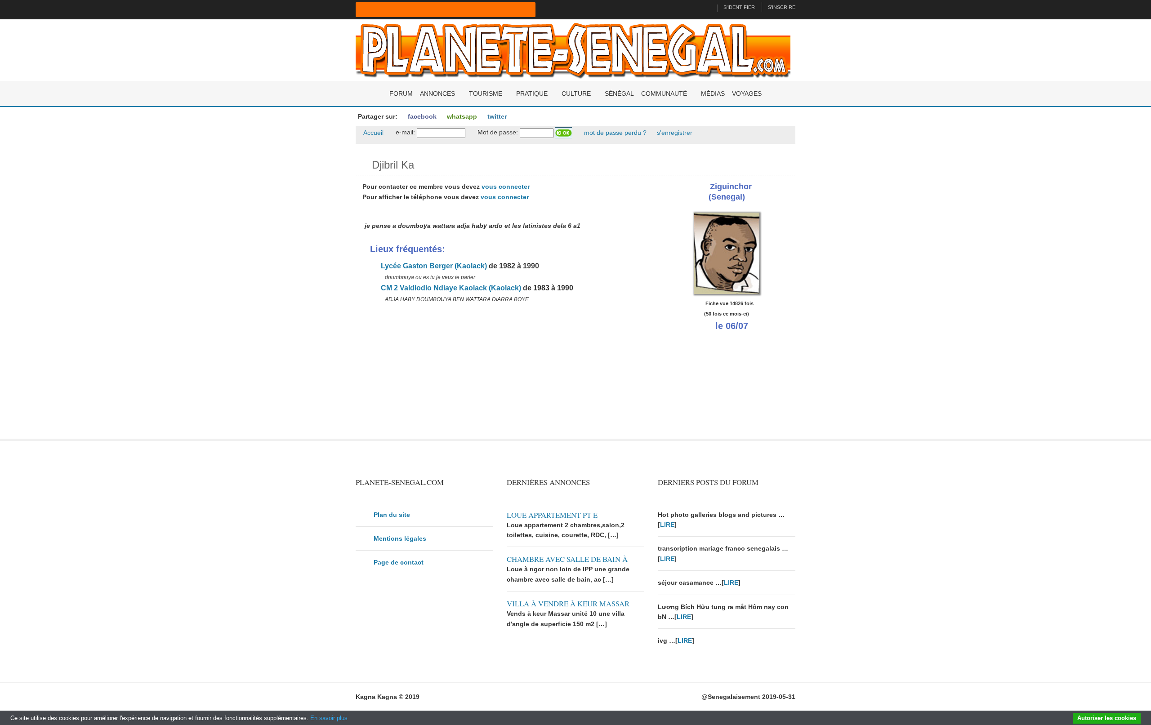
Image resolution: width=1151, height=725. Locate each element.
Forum (401, 93)
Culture (576, 93)
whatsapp (461, 116)
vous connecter (506, 186)
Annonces (437, 93)
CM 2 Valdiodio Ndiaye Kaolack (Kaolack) (450, 288)
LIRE (667, 524)
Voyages (747, 93)
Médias (713, 93)
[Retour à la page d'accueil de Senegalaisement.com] (706, 7)
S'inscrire (781, 7)
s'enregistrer (673, 132)
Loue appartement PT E (552, 515)
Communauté (664, 93)
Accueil (373, 132)
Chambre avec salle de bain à (567, 559)
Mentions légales (400, 538)
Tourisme (485, 93)
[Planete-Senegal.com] (573, 49)
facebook (421, 116)
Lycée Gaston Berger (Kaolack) (433, 266)
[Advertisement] (500, 376)
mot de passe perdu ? (614, 132)
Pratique (532, 93)
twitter (496, 116)
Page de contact (399, 562)
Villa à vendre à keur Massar (568, 603)
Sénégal (619, 93)
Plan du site (392, 514)
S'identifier (739, 7)
